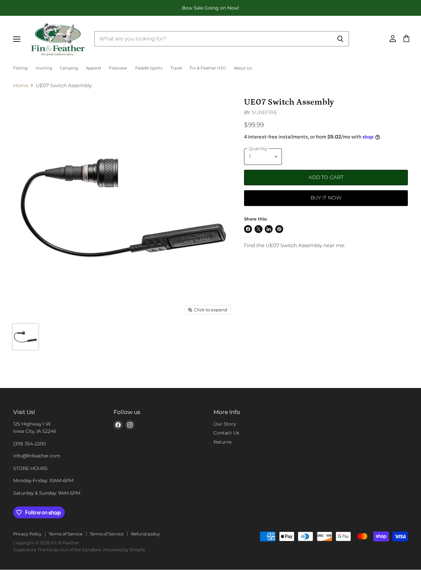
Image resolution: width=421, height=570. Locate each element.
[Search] (340, 38)
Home (20, 85)
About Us (243, 68)
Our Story (224, 424)
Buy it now (326, 198)
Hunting (44, 68)
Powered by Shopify (124, 549)
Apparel (93, 68)
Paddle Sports (148, 68)
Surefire (264, 112)
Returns (222, 442)
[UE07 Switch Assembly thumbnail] (25, 337)
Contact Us (226, 433)
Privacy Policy (27, 533)
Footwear (118, 68)
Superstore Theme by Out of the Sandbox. (57, 549)
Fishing (20, 68)
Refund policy (145, 533)
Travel (176, 68)
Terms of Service (66, 533)
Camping (69, 68)
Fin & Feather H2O (208, 68)
